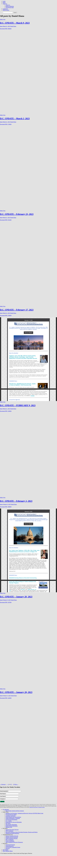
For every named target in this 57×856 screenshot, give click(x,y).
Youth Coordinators (10, 841)
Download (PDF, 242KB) (5, 698)
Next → (16, 784)
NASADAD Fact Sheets (11, 814)
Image (1, 26)
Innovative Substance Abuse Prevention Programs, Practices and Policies (21, 832)
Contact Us (5, 8)
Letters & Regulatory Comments (13, 818)
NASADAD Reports (10, 844)
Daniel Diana (13, 26)
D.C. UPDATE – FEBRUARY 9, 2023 (17, 405)
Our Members (6, 809)
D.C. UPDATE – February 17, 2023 (16, 309)
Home (4, 2)
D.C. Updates (9, 820)
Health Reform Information (12, 825)
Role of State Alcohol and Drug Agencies (15, 810)
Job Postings (5, 849)
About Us (5, 3)
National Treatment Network (12, 836)
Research (8, 848)
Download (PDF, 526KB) (5, 411)
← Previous (2, 784)
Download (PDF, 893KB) (5, 28)
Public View (2, 19)
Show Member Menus (8, 851)
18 (13, 784)
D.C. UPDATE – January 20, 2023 (16, 692)
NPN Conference (9, 830)
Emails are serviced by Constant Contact (37, 807)
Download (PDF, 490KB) (5, 506)
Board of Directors (10, 6)
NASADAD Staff (10, 7)
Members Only (9, 827)
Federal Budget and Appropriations (13, 817)
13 (8, 784)
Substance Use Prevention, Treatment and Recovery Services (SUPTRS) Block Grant (24, 813)
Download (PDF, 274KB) (5, 124)
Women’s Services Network (12, 837)
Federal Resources (10, 846)
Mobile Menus (6, 10)
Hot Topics (8, 823)
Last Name (3, 796)
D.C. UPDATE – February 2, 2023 (16, 501)
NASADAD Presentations (11, 819)
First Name (3, 793)
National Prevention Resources (12, 833)
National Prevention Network (12, 829)
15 (11, 784)
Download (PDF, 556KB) (5, 315)
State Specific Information (11, 824)
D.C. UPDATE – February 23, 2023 (16, 214)
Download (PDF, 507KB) (5, 602)
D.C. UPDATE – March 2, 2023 (15, 118)
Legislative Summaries (11, 815)
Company (2, 798)
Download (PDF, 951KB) (5, 220)
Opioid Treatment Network (11, 838)
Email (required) (4, 791)
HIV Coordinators (10, 839)
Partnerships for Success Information (14, 822)
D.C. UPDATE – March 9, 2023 (15, 23)
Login (4, 1)
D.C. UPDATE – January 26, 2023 (16, 596)
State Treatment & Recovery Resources (14, 842)
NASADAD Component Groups (13, 847)
